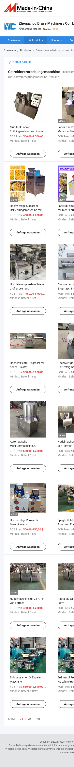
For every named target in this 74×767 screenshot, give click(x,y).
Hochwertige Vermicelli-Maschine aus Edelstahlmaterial (24, 524)
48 (38, 719)
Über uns (56, 40)
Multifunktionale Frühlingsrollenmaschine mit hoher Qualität (27, 131)
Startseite (14, 40)
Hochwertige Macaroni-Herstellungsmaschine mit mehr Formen (26, 210)
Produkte (37, 40)
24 (21, 718)
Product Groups (21, 62)
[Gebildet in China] (29, 7)
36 (29, 719)
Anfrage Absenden (28, 153)
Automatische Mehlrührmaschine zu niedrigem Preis (23, 446)
